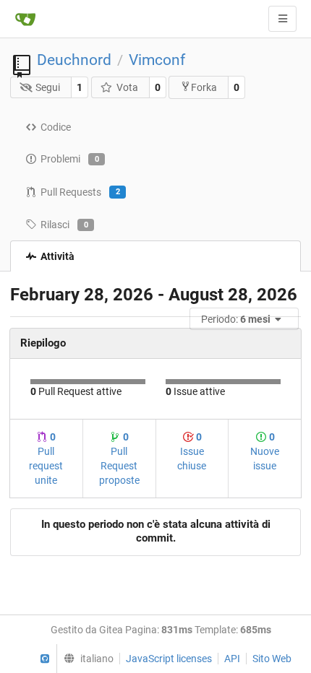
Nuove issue (264, 451)
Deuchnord (74, 60)
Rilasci (64, 224)
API (232, 658)
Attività (57, 256)
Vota (127, 87)
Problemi (70, 159)
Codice (56, 127)
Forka (204, 87)
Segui (47, 87)
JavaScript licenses (169, 658)
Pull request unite (46, 458)
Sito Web (271, 658)
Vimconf (157, 60)
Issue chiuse (191, 451)
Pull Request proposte (119, 458)
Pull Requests (80, 192)
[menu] (245, 319)
